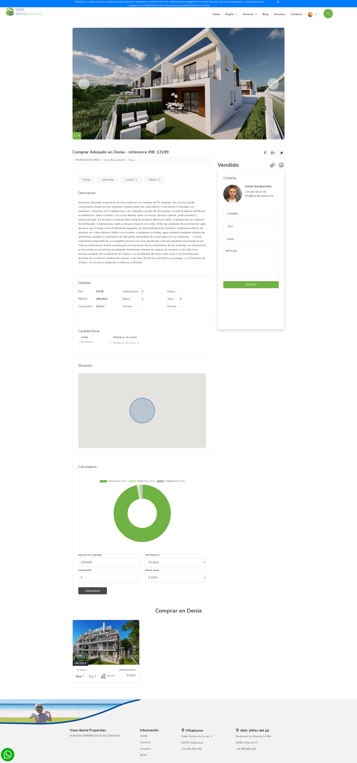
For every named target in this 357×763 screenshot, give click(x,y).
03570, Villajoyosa (192, 742)
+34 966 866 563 (246, 749)
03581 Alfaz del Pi (246, 742)
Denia (131, 159)
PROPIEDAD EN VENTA (87, 159)
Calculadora (92, 591)
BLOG (143, 755)
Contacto (145, 749)
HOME (143, 736)
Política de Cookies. (199, 5)
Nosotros (145, 742)
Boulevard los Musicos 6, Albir (253, 736)
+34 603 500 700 (191, 749)
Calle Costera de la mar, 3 (196, 736)
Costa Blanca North (114, 159)
